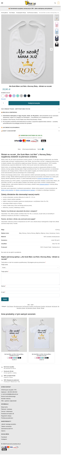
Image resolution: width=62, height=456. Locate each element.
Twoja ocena (4, 264)
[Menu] (3, 3)
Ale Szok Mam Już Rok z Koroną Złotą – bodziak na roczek (14, 354)
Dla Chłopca (12, 12)
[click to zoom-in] (27, 49)
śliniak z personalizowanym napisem (25, 190)
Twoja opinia (5, 271)
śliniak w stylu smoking (7, 190)
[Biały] (2, 95)
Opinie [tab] (40, 149)
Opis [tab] (19, 149)
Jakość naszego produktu (8, 424)
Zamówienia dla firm (7, 428)
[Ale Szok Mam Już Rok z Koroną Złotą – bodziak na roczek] (14, 335)
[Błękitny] (14, 95)
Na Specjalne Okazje (21, 12)
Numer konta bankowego (8, 396)
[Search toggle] (55, 3)
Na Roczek (48, 306)
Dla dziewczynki (18, 306)
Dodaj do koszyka (34, 103)
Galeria (3, 431)
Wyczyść (3, 99)
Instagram (4, 439)
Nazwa (3, 286)
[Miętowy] (17, 95)
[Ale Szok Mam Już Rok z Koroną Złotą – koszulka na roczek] (41, 335)
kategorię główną (44, 184)
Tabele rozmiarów (6, 426)
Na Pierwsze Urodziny (32, 12)
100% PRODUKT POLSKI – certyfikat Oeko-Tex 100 (15, 109)
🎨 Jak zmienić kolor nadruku (10, 127)
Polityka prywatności (7, 418)
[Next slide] (51, 49)
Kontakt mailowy (5, 398)
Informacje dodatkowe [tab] (29, 149)
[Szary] (21, 95)
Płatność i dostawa (6, 409)
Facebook (4, 437)
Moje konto (4, 407)
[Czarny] (28, 95)
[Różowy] (6, 95)
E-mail (3, 292)
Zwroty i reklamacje (6, 411)
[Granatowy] (25, 95)
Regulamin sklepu (6, 416)
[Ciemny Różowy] (10, 95)
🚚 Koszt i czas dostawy (8, 130)
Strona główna (4, 12)
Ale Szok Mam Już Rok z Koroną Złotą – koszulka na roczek (41, 354)
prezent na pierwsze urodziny (45, 178)
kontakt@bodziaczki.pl (11, 394)
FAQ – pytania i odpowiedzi (8, 401)
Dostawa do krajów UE (7, 413)
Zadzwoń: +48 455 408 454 (9, 392)
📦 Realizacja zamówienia (9, 112)
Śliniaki (38, 308)
